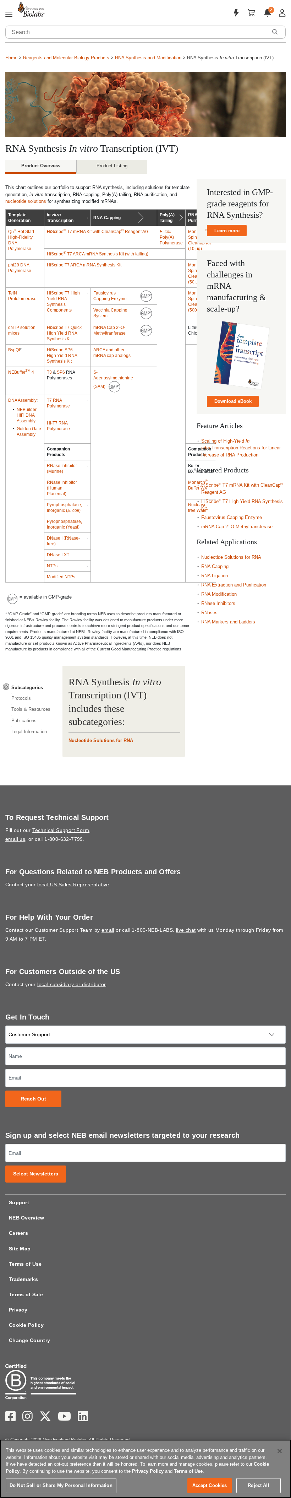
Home (11, 57)
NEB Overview (26, 1218)
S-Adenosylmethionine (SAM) (113, 379)
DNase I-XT (58, 554)
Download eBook (233, 401)
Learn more (227, 230)
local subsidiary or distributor (71, 984)
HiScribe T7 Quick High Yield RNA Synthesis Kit (64, 333)
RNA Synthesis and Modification (148, 57)
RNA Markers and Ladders (228, 621)
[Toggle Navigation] (9, 14)
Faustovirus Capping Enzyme (231, 517)
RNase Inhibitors (218, 603)
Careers (18, 1233)
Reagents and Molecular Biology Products (66, 57)
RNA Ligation (214, 575)
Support (19, 1202)
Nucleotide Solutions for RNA (100, 740)
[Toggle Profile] (282, 13)
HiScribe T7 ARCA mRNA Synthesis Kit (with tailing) (97, 254)
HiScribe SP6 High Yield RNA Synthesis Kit (62, 355)
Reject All (258, 1485)
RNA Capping (215, 566)
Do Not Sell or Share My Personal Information (61, 1485)
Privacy (18, 1310)
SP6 (61, 372)
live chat (186, 930)
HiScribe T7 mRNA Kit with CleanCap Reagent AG (97, 231)
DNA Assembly (22, 400)
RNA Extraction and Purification (233, 585)
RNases (209, 612)
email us (15, 839)
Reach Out (33, 1099)
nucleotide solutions (25, 201)
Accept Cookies (209, 1485)
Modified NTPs (61, 576)
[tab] (32, 687)
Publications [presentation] (24, 720)
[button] (274, 32)
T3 (49, 372)
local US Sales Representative (73, 884)
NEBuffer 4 (21, 372)
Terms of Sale (26, 1294)
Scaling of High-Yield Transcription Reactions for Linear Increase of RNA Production (241, 448)
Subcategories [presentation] (27, 687)
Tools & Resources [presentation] (30, 709)
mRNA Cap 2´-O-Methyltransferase (237, 526)
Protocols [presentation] (21, 698)
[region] (145, 1469)
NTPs (52, 565)
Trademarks (23, 1279)
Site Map (20, 1248)
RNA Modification (219, 594)
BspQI (14, 349)
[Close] (279, 1451)
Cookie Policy (26, 1325)
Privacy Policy (148, 1471)
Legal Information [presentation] (29, 731)
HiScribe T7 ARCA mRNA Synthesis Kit (84, 265)
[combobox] (136, 32)
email (107, 930)
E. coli (165, 231)
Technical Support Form (60, 830)
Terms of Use (25, 1264)
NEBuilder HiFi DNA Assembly (27, 415)
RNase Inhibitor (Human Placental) (62, 488)
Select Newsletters (36, 1174)
